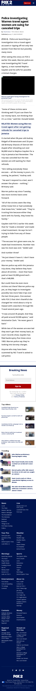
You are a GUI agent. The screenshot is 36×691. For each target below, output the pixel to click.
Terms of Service (19, 397)
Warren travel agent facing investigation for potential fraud (15, 97)
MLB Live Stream (22, 639)
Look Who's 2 (5, 544)
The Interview (5, 517)
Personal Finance (22, 613)
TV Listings (4, 586)
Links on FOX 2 (5, 574)
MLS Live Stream (22, 660)
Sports (19, 554)
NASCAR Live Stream (20, 642)
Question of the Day (6, 538)
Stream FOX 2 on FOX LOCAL (22, 506)
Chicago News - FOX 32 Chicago (6, 633)
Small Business (21, 620)
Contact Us (20, 584)
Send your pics (5, 535)
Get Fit (3, 567)
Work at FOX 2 (21, 586)
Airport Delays (21, 544)
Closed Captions (21, 599)
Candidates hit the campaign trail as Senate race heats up (12, 424)
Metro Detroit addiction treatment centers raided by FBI (11, 433)
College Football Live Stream (21, 635)
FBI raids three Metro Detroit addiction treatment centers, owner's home (22, 488)
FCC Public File (21, 595)
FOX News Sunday (6, 526)
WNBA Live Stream (22, 658)
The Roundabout (6, 515)
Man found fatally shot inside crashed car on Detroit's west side (22, 464)
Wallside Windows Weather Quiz (6, 614)
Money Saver (5, 570)
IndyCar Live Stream (23, 645)
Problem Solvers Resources (21, 602)
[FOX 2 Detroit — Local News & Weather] (6, 3)
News (3, 503)
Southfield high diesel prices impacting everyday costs (9, 408)
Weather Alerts (21, 540)
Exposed (4, 623)
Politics (3, 528)
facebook (12, 670)
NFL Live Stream (21, 633)
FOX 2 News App (22, 588)
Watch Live (27, 3)
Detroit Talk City (6, 510)
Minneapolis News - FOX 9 (7, 641)
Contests (4, 588)
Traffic (18, 542)
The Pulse (4, 508)
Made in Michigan (6, 512)
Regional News (5, 629)
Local (3, 506)
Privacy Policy (20, 395)
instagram (19, 670)
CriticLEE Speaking (6, 584)
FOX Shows (4, 582)
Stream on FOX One (21, 629)
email (23, 670)
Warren (22, 32)
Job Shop (19, 590)
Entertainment (7, 579)
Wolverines (20, 563)
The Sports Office (22, 556)
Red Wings (20, 572)
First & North (20, 558)
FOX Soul (19, 512)
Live (18, 503)
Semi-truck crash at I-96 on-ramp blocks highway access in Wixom (22, 480)
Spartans (19, 565)
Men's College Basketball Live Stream (21, 648)
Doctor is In (4, 572)
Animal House (21, 549)
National (4, 519)
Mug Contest (5, 561)
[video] (30, 409)
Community (20, 593)
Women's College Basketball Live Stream (22, 654)
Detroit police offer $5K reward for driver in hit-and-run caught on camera (23, 472)
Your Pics (5, 533)
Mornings (5, 554)
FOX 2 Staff (20, 582)
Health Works (5, 563)
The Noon (4, 558)
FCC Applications (21, 597)
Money (19, 610)
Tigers (18, 570)
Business (4, 521)
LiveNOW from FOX (22, 510)
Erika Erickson (7, 32)
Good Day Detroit (6, 556)
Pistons (19, 567)
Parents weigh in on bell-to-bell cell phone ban (11, 416)
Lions (18, 561)
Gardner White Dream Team (5, 617)
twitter (16, 670)
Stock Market (20, 617)
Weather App (20, 538)
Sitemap (19, 605)
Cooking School (6, 565)
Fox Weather (20, 547)
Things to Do (5, 524)
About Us (20, 579)
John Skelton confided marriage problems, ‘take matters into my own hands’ (12, 442)
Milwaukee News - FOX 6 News (6, 637)
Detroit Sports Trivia (7, 542)
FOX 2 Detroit (15, 32)
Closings (19, 535)
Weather (20, 533)
